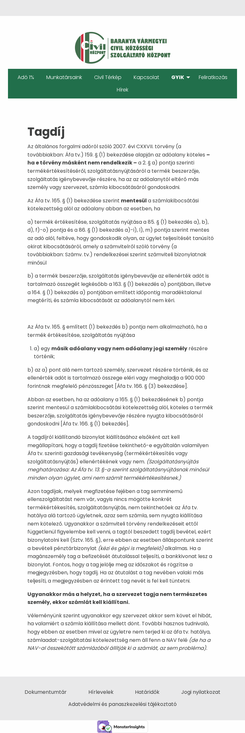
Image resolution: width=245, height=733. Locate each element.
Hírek (122, 89)
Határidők (147, 692)
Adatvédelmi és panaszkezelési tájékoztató (122, 704)
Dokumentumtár (46, 692)
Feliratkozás (213, 77)
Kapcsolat (146, 77)
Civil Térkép (108, 77)
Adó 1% (26, 77)
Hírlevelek (101, 692)
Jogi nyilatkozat (200, 692)
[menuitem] (25, 77)
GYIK (177, 77)
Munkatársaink (64, 77)
